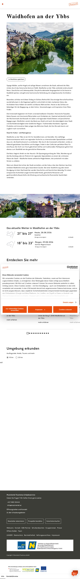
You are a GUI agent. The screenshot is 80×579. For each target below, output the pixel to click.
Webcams (10, 528)
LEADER (10, 535)
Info (2, 576)
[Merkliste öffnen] (8, 4)
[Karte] (6, 4)
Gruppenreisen (51, 528)
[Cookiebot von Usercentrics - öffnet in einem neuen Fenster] (68, 267)
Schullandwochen (38, 528)
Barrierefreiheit (29, 535)
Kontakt (17, 528)
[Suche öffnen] (10, 4)
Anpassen (38, 309)
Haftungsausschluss (43, 535)
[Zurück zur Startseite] (73, 4)
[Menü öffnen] (2, 4)
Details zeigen (68, 302)
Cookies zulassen (65, 309)
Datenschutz (18, 535)
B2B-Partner (26, 528)
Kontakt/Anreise (12, 576)
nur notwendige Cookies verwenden (15, 309)
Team (20, 531)
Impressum (56, 535)
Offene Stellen (12, 531)
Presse (59, 528)
